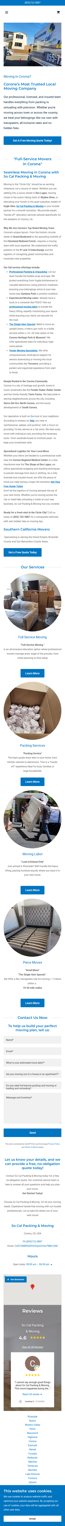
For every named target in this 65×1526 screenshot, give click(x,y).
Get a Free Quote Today (22, 552)
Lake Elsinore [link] (32, 1474)
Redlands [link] (32, 1457)
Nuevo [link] (32, 1420)
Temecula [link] (32, 1465)
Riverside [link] (32, 1416)
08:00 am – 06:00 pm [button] (37, 1264)
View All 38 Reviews (32, 1347)
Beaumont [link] (32, 1433)
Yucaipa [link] (32, 1453)
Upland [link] (32, 1482)
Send (32, 1132)
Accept (32, 1518)
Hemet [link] (32, 1449)
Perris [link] (32, 1428)
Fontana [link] (32, 1478)
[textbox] (32, 1040)
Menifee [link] (32, 1461)
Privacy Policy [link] (54, 1144)
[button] (10, 12)
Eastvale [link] (32, 1445)
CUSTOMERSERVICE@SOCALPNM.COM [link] (36, 1245)
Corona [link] (32, 1441)
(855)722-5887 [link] (33, 2)
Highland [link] (32, 1437)
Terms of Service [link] (31, 1147)
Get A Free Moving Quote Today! (32, 140)
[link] (32, 1394)
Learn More (32, 673)
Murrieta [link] (32, 1470)
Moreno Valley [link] (32, 1424)
